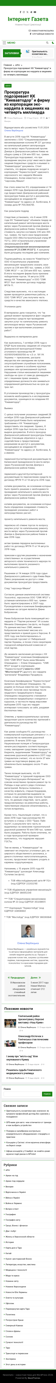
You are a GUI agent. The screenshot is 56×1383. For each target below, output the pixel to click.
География (11, 1214)
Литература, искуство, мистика (20, 1264)
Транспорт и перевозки (17, 1353)
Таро (8, 1348)
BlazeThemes (34, 1378)
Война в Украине (14, 1203)
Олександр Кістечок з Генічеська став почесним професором (33, 1039)
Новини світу (12, 1281)
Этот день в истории (16, 1364)
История (10, 1242)
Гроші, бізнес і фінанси (17, 1225)
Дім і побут (11, 1231)
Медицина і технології (16, 1270)
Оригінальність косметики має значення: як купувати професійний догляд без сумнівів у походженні (40, 52)
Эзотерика (11, 1359)
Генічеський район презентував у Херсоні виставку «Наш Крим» (31, 1019)
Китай (8, 1253)
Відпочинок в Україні (16, 1192)
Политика (10, 1314)
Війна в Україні (13, 1198)
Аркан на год (12, 1175)
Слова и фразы (13, 1331)
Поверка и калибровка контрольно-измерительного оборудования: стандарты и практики (28, 1134)
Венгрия (9, 1186)
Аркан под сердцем (15, 1181)
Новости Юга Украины (16, 1292)
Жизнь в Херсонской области (20, 1237)
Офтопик (10, 1303)
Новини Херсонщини (16, 1286)
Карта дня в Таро (14, 1248)
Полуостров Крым (14, 1320)
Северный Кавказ (14, 1325)
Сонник (9, 1336)
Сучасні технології (14, 1342)
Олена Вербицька (14, 118)
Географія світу (13, 1220)
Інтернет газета (28, 19)
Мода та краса (12, 1275)
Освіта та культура (14, 1298)
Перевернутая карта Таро (18, 1309)
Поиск (7, 1089)
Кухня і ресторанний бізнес (19, 1259)
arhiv (8, 85)
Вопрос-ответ (12, 1209)
